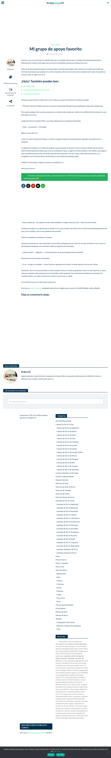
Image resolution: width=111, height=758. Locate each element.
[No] (108, 752)
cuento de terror (36, 288)
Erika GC (10, 69)
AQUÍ (62, 677)
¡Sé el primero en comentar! (10, 94)
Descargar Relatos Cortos (36, 733)
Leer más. (60, 755)
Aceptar (51, 755)
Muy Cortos (55, 45)
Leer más (57, 751)
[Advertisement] (55, 23)
